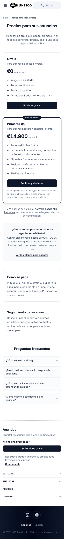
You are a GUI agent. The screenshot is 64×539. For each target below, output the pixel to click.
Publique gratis (34, 448)
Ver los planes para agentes (32, 254)
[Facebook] (37, 515)
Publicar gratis (32, 105)
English (39, 524)
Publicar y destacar (32, 183)
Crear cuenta (12, 464)
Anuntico (9, 429)
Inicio (5, 17)
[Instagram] (27, 515)
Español (26, 524)
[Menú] (5, 5)
